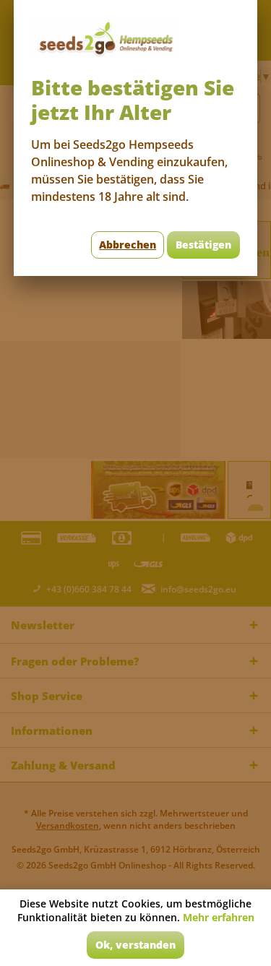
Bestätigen (203, 244)
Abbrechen (127, 244)
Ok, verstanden (135, 945)
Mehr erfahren (218, 917)
